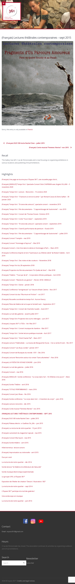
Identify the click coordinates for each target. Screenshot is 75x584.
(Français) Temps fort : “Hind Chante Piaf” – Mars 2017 (21, 338)
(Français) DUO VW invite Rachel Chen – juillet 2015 (25, 143)
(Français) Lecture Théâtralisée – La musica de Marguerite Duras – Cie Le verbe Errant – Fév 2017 (37, 343)
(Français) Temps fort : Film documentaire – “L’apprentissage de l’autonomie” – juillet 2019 (34, 233)
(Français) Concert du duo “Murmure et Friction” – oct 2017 (23, 294)
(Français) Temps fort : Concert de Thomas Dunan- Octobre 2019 (25, 214)
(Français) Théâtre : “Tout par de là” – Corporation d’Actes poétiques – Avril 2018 (31, 275)
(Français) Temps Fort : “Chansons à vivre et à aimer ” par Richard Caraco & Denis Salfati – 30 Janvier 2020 (35, 198)
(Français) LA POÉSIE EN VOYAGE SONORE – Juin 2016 (21, 362)
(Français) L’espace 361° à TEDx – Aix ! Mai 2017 (19, 324)
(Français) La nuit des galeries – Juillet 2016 (17, 367)
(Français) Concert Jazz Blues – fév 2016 (16, 394)
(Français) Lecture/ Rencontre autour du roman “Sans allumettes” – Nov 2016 (30, 357)
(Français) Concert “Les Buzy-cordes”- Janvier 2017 (20, 348)
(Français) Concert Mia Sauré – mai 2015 (16, 438)
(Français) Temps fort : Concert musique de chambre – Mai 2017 (25, 328)
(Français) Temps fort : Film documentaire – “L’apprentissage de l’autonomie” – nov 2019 (34, 209)
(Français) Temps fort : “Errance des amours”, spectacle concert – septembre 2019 (31, 224)
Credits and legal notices (26, 581)
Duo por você (7, 457)
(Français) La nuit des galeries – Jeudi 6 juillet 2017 (20, 314)
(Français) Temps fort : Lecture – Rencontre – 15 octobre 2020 (24, 192)
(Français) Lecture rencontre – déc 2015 (16, 404)
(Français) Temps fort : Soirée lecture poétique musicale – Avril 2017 (26, 333)
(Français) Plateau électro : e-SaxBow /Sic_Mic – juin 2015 (22, 423)
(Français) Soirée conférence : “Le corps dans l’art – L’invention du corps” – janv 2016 (32, 399)
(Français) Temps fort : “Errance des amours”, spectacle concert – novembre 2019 (31, 204)
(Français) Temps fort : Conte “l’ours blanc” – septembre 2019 (24, 219)
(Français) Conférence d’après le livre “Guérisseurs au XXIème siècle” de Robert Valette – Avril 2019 (36, 254)
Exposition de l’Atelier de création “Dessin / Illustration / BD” (24, 481)
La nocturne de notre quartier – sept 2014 (17, 486)
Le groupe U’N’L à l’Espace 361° (13, 477)
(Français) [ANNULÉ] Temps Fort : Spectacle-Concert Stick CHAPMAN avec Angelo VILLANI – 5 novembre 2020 (36, 185)
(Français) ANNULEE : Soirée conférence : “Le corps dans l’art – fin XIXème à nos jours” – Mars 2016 (36, 378)
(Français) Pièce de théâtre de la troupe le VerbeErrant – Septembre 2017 (28, 304)
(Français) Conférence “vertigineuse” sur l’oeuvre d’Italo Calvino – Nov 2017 (29, 290)
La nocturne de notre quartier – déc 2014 (17, 462)
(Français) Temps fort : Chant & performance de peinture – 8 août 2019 (28, 229)
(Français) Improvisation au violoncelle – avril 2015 (20, 452)
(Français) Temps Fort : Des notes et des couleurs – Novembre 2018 (26, 260)
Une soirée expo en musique (12, 496)
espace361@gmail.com (15, 531)
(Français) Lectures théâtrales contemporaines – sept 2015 (27, 414)
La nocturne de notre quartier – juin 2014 (17, 501)
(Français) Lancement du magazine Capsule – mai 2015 (22, 433)
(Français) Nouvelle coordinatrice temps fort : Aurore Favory (24, 299)
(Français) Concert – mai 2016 (12, 372)
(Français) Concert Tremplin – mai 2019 (16, 238)
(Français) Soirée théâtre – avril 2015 (15, 443)
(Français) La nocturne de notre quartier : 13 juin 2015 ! (22, 428)
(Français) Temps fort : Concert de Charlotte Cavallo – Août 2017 (25, 309)
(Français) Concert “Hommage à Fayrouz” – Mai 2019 (21, 243)
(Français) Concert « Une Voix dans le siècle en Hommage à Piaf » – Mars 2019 (30, 248)
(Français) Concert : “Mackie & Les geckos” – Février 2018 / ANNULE (26, 280)
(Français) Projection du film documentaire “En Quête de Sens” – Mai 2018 (28, 270)
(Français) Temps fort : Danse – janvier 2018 (18, 285)
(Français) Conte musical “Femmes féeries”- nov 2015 (49, 147)
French (30, 129)
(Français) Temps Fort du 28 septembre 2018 (18, 265)
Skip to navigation (3, 3)
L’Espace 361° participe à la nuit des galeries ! (18, 491)
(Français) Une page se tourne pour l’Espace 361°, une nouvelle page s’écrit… (30, 179)
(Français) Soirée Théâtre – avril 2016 (15, 384)
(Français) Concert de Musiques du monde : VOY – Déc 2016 (23, 353)
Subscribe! (30, 563)
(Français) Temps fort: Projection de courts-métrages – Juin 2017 (25, 319)
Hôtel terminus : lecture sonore (13, 448)
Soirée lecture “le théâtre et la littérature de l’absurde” (21, 467)
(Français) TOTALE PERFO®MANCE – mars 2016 (19, 389)
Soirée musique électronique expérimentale (18, 472)
